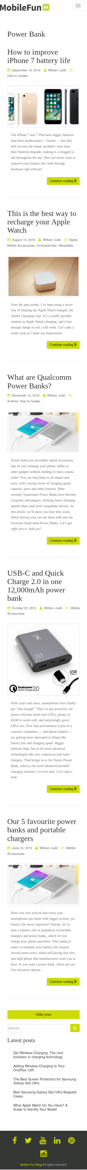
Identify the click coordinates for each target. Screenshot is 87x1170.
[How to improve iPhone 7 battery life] (43, 106)
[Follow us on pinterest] (71, 1139)
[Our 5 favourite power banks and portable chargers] (43, 884)
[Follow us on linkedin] (57, 1139)
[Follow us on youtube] (43, 1139)
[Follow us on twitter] (28, 1139)
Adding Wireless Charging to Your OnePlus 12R (39, 1067)
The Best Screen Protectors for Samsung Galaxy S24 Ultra (44, 1081)
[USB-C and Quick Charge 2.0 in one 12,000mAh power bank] (43, 660)
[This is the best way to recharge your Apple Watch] (43, 276)
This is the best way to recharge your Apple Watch (41, 221)
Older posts (43, 1014)
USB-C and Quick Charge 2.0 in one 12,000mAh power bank (36, 586)
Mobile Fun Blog (31, 1164)
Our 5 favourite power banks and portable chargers (41, 829)
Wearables (66, 245)
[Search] (75, 1028)
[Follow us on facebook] (15, 1139)
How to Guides (17, 75)
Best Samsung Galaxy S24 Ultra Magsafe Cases (45, 1094)
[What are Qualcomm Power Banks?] (43, 432)
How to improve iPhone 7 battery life (38, 56)
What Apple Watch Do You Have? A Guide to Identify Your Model (40, 1107)
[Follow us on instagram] (43, 1153)
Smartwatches (47, 245)
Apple (73, 239)
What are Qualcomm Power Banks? (39, 381)
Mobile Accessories (21, 245)
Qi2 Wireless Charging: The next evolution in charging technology (38, 1054)
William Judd (57, 70)
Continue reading (62, 181)
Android (12, 401)
